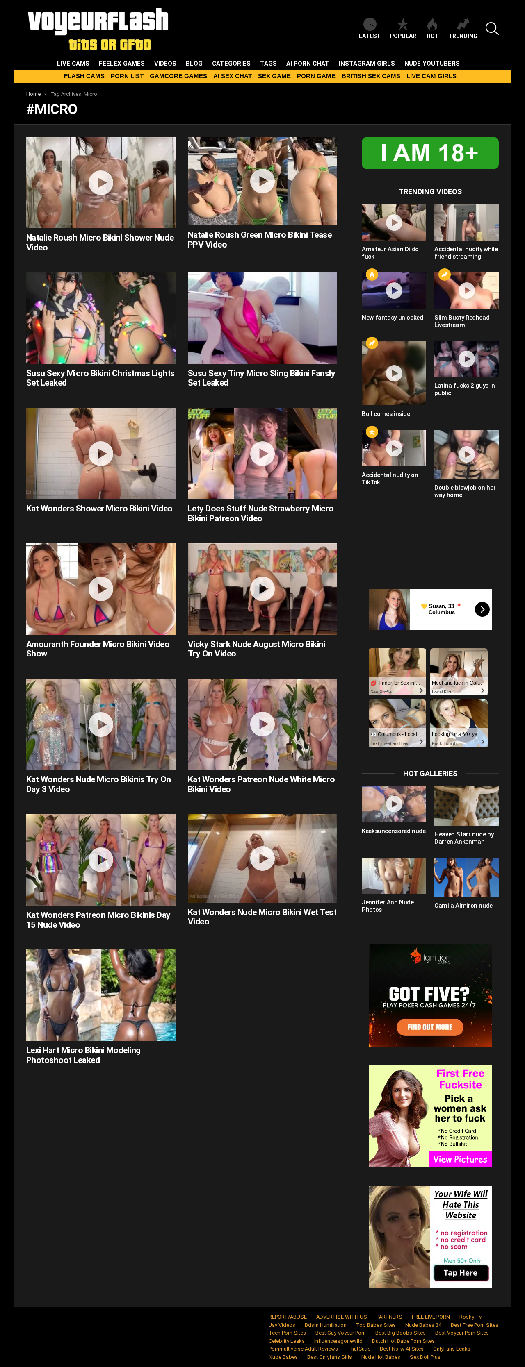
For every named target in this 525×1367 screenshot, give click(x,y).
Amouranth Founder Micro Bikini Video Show (97, 649)
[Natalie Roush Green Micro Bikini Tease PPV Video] (262, 181)
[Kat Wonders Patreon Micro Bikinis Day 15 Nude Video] (101, 860)
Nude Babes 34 (423, 1325)
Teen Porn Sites (287, 1333)
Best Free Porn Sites (474, 1325)
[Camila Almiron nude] (466, 877)
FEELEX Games (122, 63)
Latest (370, 36)
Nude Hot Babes (380, 1357)
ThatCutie (358, 1349)
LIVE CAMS (73, 63)
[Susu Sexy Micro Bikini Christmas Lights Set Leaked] (101, 318)
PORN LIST (127, 76)
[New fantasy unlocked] (394, 290)
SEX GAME (274, 76)
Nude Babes (283, 1357)
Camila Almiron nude (463, 905)
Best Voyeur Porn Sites (462, 1333)
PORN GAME (316, 76)
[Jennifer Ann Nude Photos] (394, 876)
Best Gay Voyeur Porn (340, 1333)
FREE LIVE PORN (431, 1317)
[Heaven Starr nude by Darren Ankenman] (466, 805)
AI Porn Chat (307, 63)
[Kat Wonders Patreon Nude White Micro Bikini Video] (262, 724)
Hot (432, 36)
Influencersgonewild (338, 1341)
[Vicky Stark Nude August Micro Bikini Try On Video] (262, 588)
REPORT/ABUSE (288, 1317)
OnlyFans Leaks (451, 1349)
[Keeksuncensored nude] (394, 804)
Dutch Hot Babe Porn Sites (403, 1341)
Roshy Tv (470, 1317)
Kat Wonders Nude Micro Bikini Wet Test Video (262, 917)
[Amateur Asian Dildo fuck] (394, 222)
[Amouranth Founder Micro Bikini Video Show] (101, 588)
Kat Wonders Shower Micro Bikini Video (99, 508)
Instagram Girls (367, 63)
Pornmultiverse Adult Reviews (303, 1349)
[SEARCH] (492, 28)
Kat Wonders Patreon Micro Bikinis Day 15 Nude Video (98, 920)
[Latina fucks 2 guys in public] (466, 359)
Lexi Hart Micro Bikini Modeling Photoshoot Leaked (83, 1055)
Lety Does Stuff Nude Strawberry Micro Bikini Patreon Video (261, 513)
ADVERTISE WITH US (341, 1317)
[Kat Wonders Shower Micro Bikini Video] (101, 453)
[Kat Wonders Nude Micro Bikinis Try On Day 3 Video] (101, 724)
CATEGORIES (231, 63)
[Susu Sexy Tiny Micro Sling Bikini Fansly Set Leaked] (262, 318)
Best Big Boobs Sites (400, 1333)
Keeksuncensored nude (394, 831)
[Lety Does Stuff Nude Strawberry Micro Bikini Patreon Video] (262, 453)
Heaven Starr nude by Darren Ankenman (464, 838)
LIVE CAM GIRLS (431, 76)
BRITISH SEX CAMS (371, 76)
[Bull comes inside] (394, 373)
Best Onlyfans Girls (329, 1357)
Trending (462, 36)
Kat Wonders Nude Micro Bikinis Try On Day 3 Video (98, 784)
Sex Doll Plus (425, 1357)
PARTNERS (389, 1317)
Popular (403, 36)
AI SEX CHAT (232, 76)
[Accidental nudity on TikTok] (394, 448)
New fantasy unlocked (392, 317)
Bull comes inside (386, 414)
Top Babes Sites (376, 1325)
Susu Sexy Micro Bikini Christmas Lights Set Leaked (100, 378)
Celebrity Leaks (287, 1341)
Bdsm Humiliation (326, 1325)
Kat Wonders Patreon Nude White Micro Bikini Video (261, 784)
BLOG (194, 63)
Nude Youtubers (432, 63)
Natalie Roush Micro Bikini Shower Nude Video (99, 242)
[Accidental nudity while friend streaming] (466, 222)
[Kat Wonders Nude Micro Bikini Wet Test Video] (262, 858)
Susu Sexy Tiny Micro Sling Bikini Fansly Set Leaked (261, 378)
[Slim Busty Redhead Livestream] (466, 290)
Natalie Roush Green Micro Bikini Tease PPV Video (259, 240)
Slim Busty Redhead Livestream (461, 321)
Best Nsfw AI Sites (402, 1349)
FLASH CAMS (84, 76)
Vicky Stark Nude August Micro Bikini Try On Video (256, 649)
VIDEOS (165, 63)
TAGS (268, 63)
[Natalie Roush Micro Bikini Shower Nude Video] (101, 182)
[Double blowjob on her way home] (466, 454)
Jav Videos (282, 1325)
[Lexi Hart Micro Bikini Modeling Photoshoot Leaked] (101, 995)
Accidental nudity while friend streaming (466, 252)
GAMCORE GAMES (178, 76)
